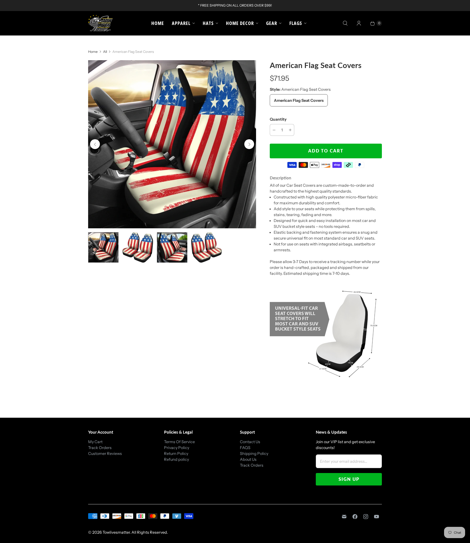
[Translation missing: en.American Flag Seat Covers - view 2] (137, 247)
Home (157, 23)
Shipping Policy (254, 453)
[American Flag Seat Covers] (172, 144)
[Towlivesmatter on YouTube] (376, 516)
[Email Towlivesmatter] (344, 516)
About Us (248, 459)
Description (280, 177)
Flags (295, 23)
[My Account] (359, 23)
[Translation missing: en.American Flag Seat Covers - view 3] (172, 247)
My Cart (95, 441)
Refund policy (176, 459)
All (105, 51)
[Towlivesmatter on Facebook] (355, 516)
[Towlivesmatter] (100, 23)
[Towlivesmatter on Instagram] (365, 516)
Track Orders (100, 447)
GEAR (271, 23)
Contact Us (250, 441)
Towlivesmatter (116, 532)
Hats (208, 23)
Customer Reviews (105, 453)
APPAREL (181, 23)
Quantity (278, 119)
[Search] (345, 23)
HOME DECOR (240, 23)
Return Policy (176, 453)
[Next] (249, 144)
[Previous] (95, 144)
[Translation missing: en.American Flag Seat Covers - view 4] (206, 247)
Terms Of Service (179, 441)
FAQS (245, 447)
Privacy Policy (176, 447)
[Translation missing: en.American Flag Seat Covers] (103, 247)
